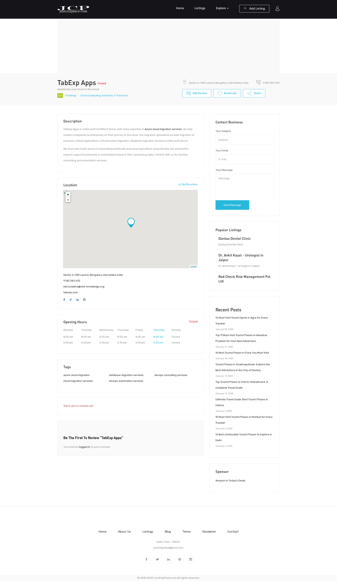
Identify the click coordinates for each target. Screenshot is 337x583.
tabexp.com (70, 292)
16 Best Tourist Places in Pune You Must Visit (242, 352)
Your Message (224, 170)
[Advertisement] (168, 46)
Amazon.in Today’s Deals (230, 480)
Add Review (199, 93)
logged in (84, 446)
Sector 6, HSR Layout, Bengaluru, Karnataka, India (218, 82)
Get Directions (189, 184)
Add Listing (256, 8)
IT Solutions (121, 95)
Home (180, 8)
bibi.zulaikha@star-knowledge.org (83, 286)
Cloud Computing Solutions (96, 95)
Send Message (232, 205)
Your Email (222, 150)
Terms (186, 531)
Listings (199, 8)
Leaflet (193, 266)
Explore (221, 8)
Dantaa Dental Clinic (234, 238)
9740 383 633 (71, 280)
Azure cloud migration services (163, 129)
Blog (168, 531)
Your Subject (223, 131)
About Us (124, 531)
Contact (233, 531)
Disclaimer (209, 531)
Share (257, 93)
